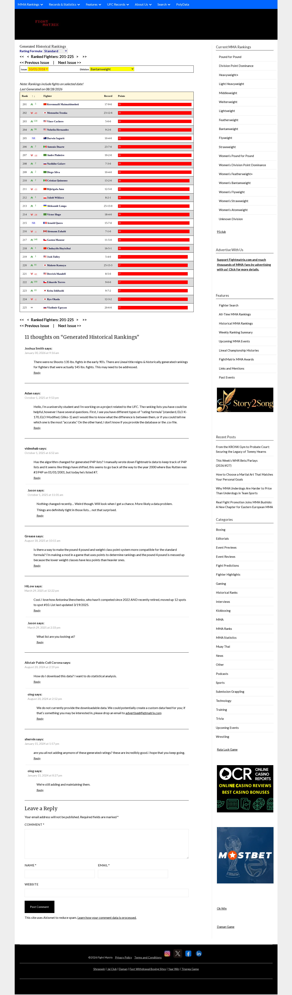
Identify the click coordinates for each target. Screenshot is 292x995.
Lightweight (227, 111)
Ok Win (222, 908)
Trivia (220, 718)
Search (162, 4)
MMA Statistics (226, 637)
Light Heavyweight (231, 84)
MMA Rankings (28, 4)
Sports (220, 682)
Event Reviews (225, 556)
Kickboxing (223, 610)
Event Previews (226, 547)
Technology (223, 700)
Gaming (221, 583)
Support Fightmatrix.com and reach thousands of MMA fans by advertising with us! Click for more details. (244, 264)
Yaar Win (173, 969)
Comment (34, 824)
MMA (219, 619)
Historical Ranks (227, 592)
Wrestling (222, 736)
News (219, 655)
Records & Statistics (62, 4)
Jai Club (112, 969)
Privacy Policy (123, 957)
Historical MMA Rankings (236, 323)
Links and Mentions (231, 368)
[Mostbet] (245, 882)
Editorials (222, 538)
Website (31, 884)
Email (104, 865)
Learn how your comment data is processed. (106, 917)
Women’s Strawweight (233, 201)
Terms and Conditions (148, 957)
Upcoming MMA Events (234, 341)
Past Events (227, 377)
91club (221, 231)
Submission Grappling (230, 691)
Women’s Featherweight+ (236, 174)
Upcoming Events (227, 727)
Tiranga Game (190, 969)
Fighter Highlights (228, 574)
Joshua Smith (34, 348)
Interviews (223, 601)
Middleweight (228, 93)
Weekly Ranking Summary (236, 332)
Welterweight (228, 102)
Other (220, 664)
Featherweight (228, 120)
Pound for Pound (230, 57)
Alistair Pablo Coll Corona (44, 662)
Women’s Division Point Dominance (242, 165)
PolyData (182, 4)
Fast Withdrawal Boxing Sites (148, 969)
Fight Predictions (227, 565)
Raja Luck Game (227, 749)
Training (221, 709)
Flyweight (225, 138)
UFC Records (116, 4)
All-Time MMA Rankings (235, 314)
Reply (37, 372)
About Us (141, 4)
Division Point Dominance (236, 65)
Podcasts (222, 673)
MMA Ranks (224, 628)
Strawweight (227, 147)
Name (30, 865)
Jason (32, 490)
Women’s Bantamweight (235, 183)
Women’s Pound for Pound (236, 156)
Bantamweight (228, 129)
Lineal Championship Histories (239, 350)
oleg (31, 694)
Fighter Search (228, 305)
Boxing (220, 529)
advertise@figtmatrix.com (143, 713)
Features (92, 4)
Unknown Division (231, 219)
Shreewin (99, 969)
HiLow (29, 586)
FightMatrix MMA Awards (236, 359)
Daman (123, 969)
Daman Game (225, 927)
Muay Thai (223, 646)
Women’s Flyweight (232, 192)
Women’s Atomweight (233, 210)
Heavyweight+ (228, 75)
